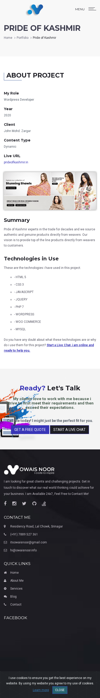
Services (16, 588)
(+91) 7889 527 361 (24, 534)
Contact (16, 604)
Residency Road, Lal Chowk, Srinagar (36, 526)
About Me (17, 580)
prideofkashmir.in (16, 162)
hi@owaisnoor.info (23, 550)
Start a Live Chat (69, 430)
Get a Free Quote (30, 430)
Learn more (41, 690)
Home (8, 38)
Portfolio (22, 38)
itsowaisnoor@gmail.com (28, 542)
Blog (13, 596)
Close (60, 690)
